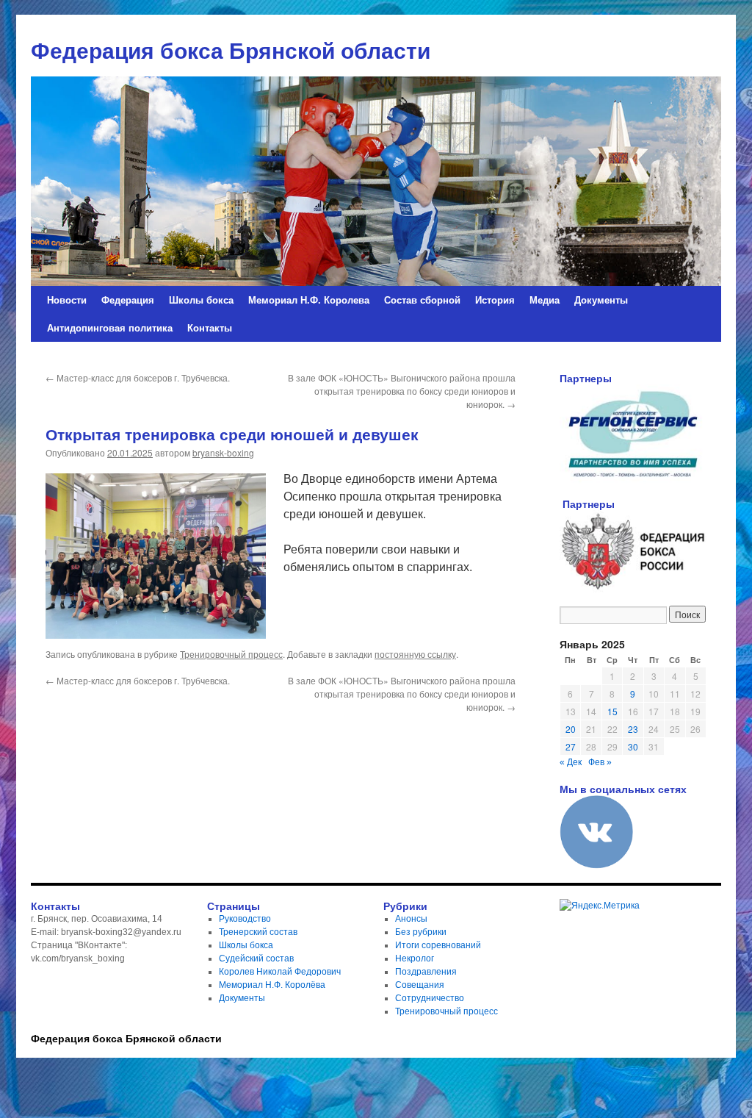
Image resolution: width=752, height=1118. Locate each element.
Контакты (209, 327)
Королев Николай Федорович (280, 972)
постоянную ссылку (415, 654)
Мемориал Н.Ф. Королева (308, 300)
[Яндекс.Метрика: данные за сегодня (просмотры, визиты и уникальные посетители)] (600, 905)
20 (570, 729)
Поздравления (426, 972)
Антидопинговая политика (110, 327)
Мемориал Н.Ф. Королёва (272, 985)
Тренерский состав (258, 932)
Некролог (414, 958)
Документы (601, 300)
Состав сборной (422, 300)
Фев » (600, 762)
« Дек (571, 762)
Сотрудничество (429, 998)
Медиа (544, 300)
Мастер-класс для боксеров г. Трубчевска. (138, 377)
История (495, 300)
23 (633, 729)
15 (612, 711)
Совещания (419, 985)
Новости (67, 300)
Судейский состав (256, 958)
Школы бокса (201, 300)
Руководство (245, 919)
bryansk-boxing (223, 452)
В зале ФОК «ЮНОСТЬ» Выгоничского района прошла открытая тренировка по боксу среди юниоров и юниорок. (402, 390)
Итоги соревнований (438, 945)
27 (570, 746)
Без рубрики (420, 932)
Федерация (127, 300)
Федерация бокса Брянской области (126, 1038)
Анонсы (411, 919)
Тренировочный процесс (231, 654)
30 (633, 746)
